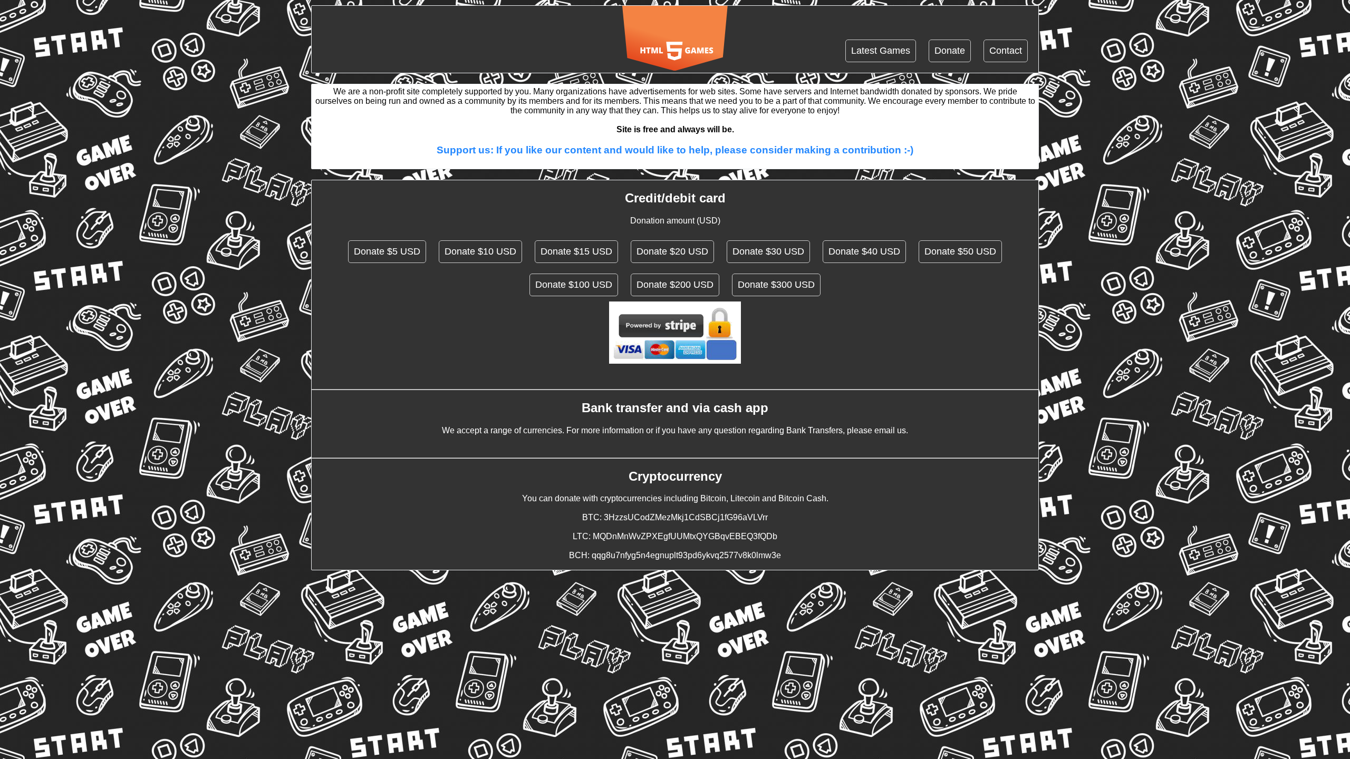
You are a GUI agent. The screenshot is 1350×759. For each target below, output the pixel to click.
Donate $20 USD (672, 251)
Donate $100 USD (573, 284)
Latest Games (880, 50)
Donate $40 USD (864, 251)
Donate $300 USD (776, 284)
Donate (949, 50)
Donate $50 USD (960, 251)
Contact (1005, 50)
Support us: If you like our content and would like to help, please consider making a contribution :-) (675, 149)
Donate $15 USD (576, 251)
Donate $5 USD (387, 251)
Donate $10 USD (480, 251)
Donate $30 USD (768, 251)
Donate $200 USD (675, 284)
